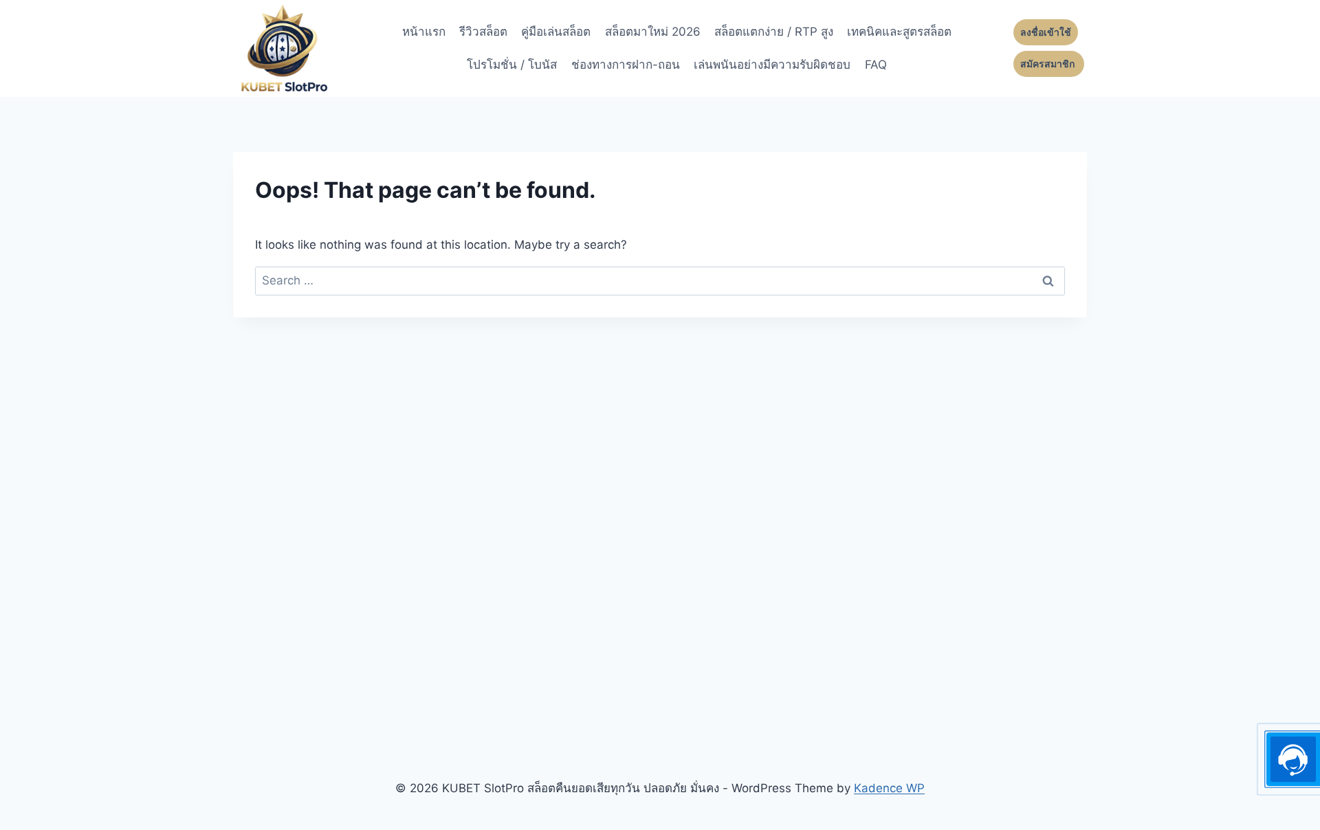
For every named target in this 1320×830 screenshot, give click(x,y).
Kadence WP (889, 788)
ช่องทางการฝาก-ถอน (625, 64)
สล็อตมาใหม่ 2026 (653, 31)
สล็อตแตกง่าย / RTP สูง (773, 31)
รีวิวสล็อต (483, 31)
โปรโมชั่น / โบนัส (512, 64)
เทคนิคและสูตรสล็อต (899, 31)
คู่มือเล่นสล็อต (556, 31)
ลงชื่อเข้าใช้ (1045, 32)
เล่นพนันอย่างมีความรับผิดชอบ (772, 64)
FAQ (876, 64)
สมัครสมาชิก (1048, 63)
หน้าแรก (424, 31)
